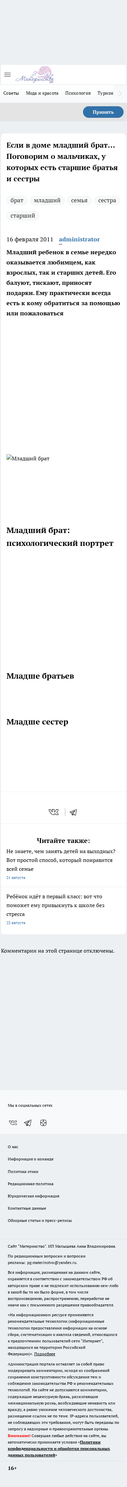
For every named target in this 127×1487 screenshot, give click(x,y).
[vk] (54, 812)
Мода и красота (42, 93)
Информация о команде (31, 1158)
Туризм (106, 93)
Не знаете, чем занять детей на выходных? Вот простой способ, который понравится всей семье (60, 864)
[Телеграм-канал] (28, 1123)
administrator (79, 239)
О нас (13, 1146)
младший (47, 200)
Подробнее (44, 1353)
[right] (120, 94)
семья (79, 200)
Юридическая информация (33, 1195)
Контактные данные (27, 1208)
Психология (78, 93)
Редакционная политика (31, 1183)
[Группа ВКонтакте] (13, 1123)
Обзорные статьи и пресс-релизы (40, 1220)
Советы (11, 93)
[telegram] (75, 812)
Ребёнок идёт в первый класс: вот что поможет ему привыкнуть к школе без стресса (55, 909)
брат (16, 200)
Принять (103, 112)
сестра (107, 200)
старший (22, 215)
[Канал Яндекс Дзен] (43, 1123)
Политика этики (23, 1171)
